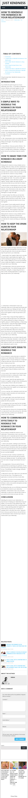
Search (2, 745)
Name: (4, 713)
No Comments (4, 649)
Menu (3, 7)
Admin (2, 20)
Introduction (8, 56)
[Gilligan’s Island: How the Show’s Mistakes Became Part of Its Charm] (23, 765)
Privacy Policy (14, 796)
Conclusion (7, 73)
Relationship (17, 20)
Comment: (5, 699)
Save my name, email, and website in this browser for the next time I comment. (13, 735)
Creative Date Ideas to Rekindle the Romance (15, 68)
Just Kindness (14, 3)
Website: (4, 726)
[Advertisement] (14, 37)
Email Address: (6, 720)
